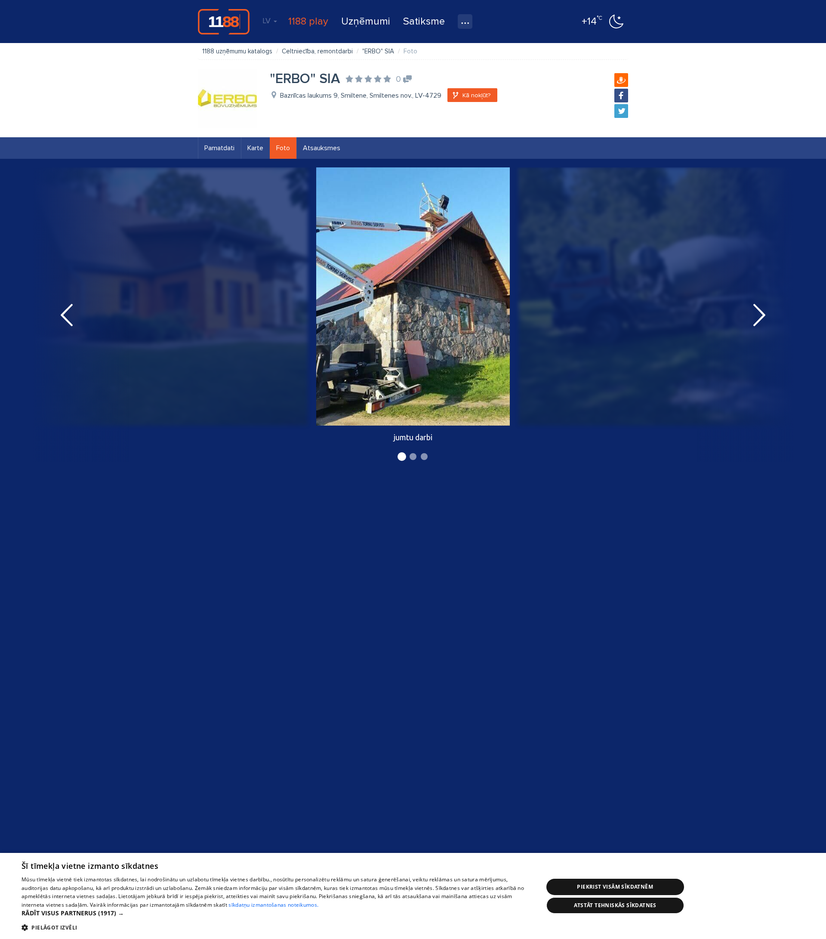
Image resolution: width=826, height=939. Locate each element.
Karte (255, 148)
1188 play (308, 21)
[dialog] (413, 896)
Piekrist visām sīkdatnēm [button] (615, 886)
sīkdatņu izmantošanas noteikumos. (273, 904)
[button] (275, 913)
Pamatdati (219, 148)
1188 (224, 21)
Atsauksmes (321, 148)
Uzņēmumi (365, 21)
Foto (283, 148)
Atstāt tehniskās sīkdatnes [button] (615, 905)
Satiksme (424, 21)
